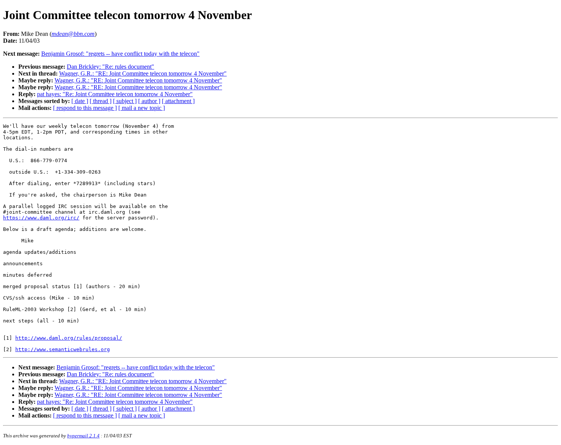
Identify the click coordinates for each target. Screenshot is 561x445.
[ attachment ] (178, 101)
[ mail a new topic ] (141, 108)
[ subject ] (125, 101)
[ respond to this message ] (85, 108)
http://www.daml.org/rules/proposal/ (68, 338)
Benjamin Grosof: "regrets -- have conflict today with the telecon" (120, 53)
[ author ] (149, 101)
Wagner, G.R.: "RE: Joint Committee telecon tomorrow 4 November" (143, 73)
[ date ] (79, 101)
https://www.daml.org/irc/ (41, 218)
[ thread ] (100, 101)
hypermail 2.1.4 (83, 436)
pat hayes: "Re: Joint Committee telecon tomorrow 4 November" (115, 94)
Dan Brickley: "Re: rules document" (110, 66)
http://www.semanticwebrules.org (62, 349)
